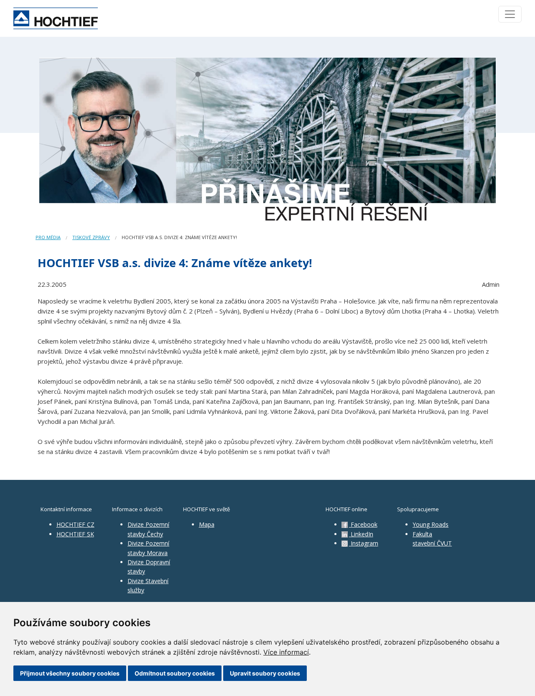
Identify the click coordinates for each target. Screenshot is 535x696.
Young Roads (430, 524)
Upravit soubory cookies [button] (265, 673)
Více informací (286, 652)
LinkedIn (361, 534)
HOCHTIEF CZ (75, 524)
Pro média (48, 237)
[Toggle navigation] (510, 14)
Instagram (363, 543)
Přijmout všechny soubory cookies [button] (70, 673)
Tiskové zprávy (91, 237)
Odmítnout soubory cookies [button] (175, 673)
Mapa (206, 524)
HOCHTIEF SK (75, 534)
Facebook (363, 524)
